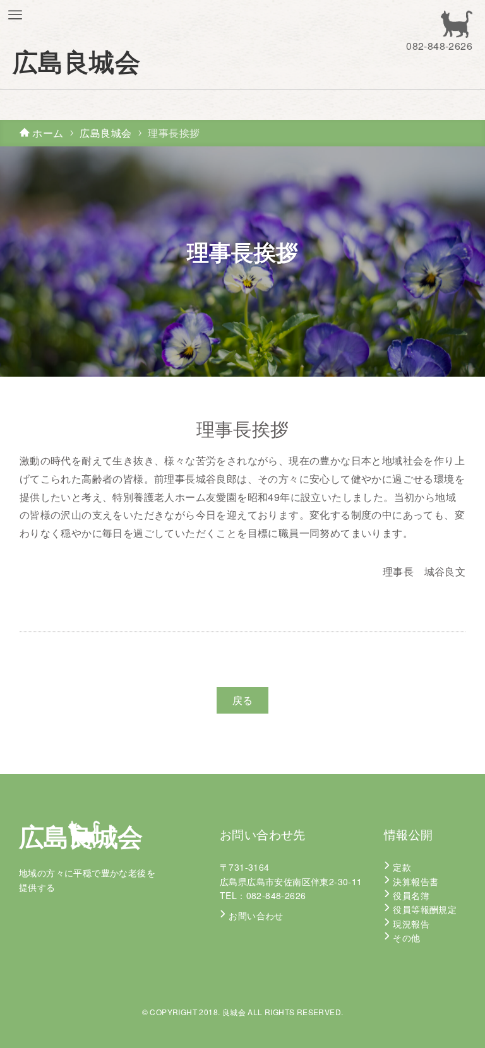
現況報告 (411, 923)
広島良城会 (76, 61)
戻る (242, 700)
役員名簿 (411, 895)
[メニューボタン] (15, 15)
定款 (402, 867)
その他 (406, 937)
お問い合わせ (256, 915)
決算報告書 (415, 881)
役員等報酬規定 (425, 909)
